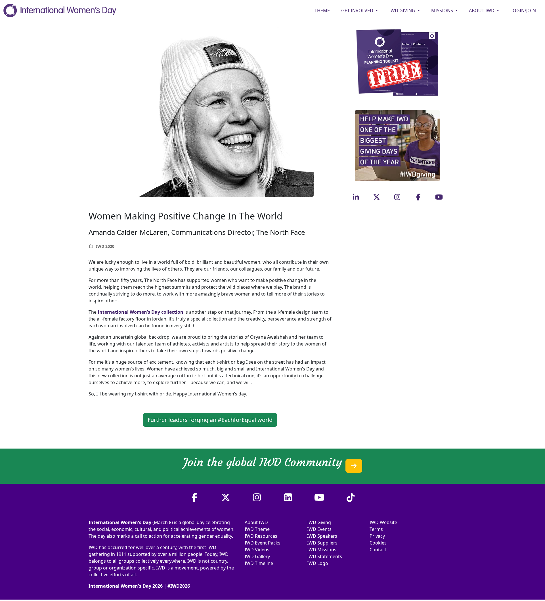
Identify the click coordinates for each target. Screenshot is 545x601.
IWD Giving (319, 522)
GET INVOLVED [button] (357, 10)
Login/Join (523, 10)
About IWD (256, 522)
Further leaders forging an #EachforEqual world (210, 420)
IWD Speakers (322, 536)
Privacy (377, 536)
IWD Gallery (257, 556)
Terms (376, 529)
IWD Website (383, 522)
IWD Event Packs (262, 543)
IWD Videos (257, 549)
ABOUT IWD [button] (482, 10)
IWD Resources (261, 536)
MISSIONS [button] (442, 10)
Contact (378, 549)
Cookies (378, 543)
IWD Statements (324, 556)
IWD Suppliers (322, 543)
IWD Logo (317, 563)
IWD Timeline (259, 563)
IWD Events (319, 529)
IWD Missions (321, 549)
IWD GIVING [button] (402, 10)
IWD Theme (257, 529)
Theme (322, 10)
